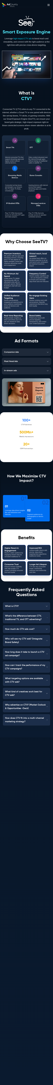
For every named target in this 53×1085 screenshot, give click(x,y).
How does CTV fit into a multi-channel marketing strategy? (24, 720)
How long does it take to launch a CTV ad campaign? (24, 654)
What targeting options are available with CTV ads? (24, 680)
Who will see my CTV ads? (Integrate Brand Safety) (23, 640)
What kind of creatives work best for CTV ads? (23, 693)
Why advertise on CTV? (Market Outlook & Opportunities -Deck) (25, 706)
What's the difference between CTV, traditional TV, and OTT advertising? (23, 618)
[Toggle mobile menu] (48, 4)
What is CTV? (12, 606)
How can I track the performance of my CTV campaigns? (25, 667)
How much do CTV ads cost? (20, 629)
